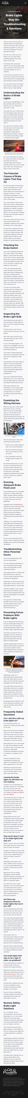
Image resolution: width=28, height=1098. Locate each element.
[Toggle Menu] (25, 3)
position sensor (11, 974)
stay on (12, 197)
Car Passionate (15, 33)
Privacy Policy (16, 1093)
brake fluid (18, 504)
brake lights (16, 102)
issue (21, 621)
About (4, 1093)
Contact (9, 1093)
